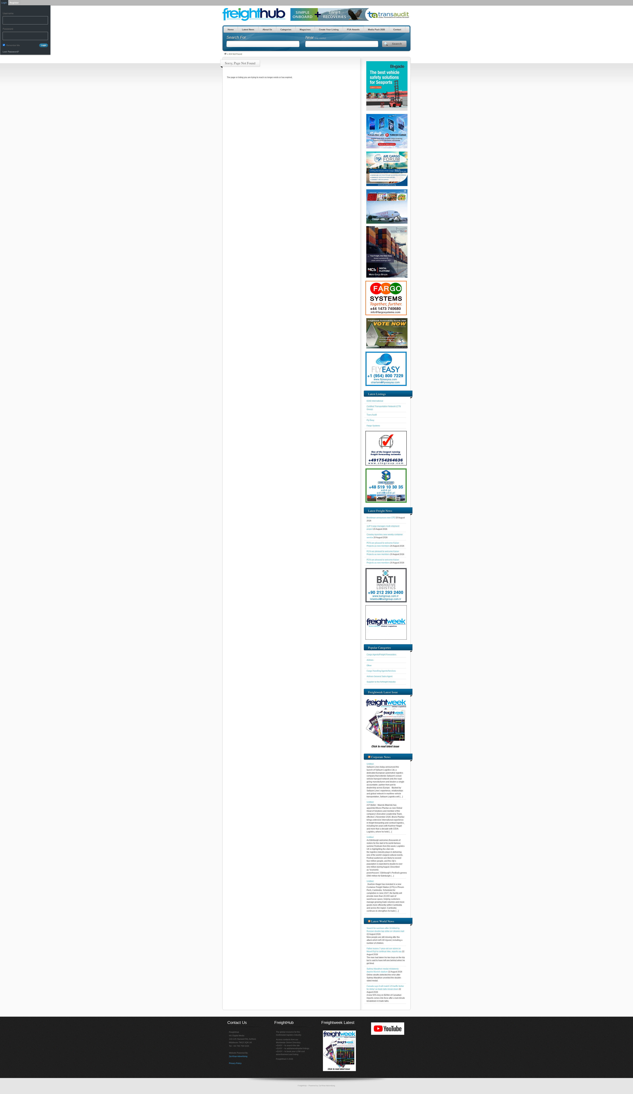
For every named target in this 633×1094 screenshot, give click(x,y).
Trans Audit (372, 415)
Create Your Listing (328, 29)
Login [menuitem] (4, 2)
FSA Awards (353, 29)
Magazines (305, 29)
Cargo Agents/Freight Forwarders (381, 654)
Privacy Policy (235, 1063)
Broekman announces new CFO (381, 518)
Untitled (370, 764)
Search (397, 44)
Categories (285, 29)
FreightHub (302, 1086)
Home (230, 29)
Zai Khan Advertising (238, 1056)
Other (369, 665)
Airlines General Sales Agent (379, 676)
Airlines (370, 660)
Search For (236, 37)
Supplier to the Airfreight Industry (381, 682)
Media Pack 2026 (376, 29)
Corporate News (381, 757)
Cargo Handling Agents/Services (381, 671)
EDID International (375, 401)
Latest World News (382, 921)
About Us (267, 29)
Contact (397, 29)
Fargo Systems (373, 426)
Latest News (248, 29)
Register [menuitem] (14, 2)
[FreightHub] (225, 54)
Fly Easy (370, 420)
